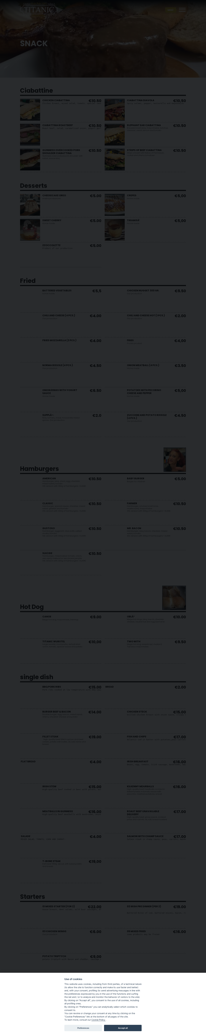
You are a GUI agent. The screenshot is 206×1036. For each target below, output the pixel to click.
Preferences (83, 1028)
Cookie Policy (98, 1019)
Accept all (123, 1028)
